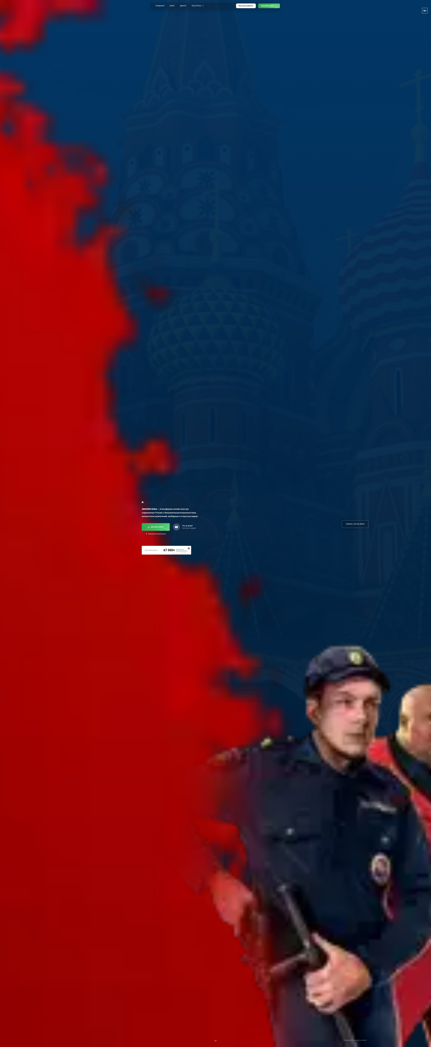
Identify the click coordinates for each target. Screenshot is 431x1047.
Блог (172, 6)
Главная (159, 6)
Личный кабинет (246, 6)
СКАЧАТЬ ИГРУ (268, 6)
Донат (183, 6)
